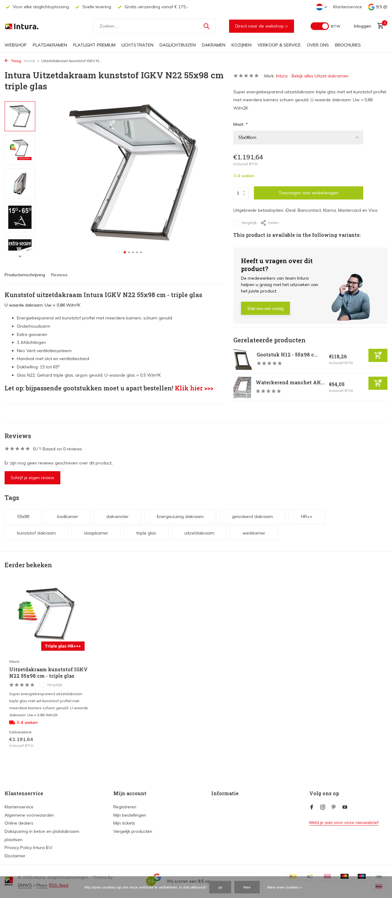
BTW (335, 26)
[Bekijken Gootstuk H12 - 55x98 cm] (242, 359)
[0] (379, 26)
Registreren (124, 807)
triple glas (146, 533)
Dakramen (213, 45)
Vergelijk (249, 223)
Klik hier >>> (194, 388)
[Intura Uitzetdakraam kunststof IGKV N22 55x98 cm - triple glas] (49, 619)
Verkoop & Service (279, 45)
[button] (125, 252)
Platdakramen (50, 45)
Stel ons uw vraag (265, 308)
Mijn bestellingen (129, 815)
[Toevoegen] (377, 355)
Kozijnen (241, 45)
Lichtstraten (137, 45)
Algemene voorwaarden (29, 815)
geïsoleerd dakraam (252, 516)
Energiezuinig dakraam (180, 516)
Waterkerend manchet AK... (290, 382)
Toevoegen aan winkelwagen (308, 193)
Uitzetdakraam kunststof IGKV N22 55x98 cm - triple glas (48, 672)
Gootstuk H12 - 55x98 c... (287, 355)
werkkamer (254, 533)
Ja (220, 887)
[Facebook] (311, 807)
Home (29, 60)
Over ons (318, 45)
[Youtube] (344, 807)
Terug (15, 60)
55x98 (23, 516)
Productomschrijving (25, 275)
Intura (282, 76)
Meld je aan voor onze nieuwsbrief (344, 822)
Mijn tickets (124, 823)
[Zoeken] (206, 26)
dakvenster (117, 516)
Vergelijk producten (132, 831)
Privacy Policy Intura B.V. (29, 847)
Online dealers (19, 823)
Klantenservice (347, 6)
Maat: (240, 124)
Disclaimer (15, 856)
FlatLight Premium (94, 45)
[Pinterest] (333, 807)
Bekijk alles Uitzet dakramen (320, 76)
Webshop (16, 45)
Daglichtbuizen (178, 45)
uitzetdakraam (199, 533)
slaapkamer (96, 533)
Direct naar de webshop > (261, 26)
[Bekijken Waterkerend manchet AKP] (242, 387)
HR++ (306, 516)
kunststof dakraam (36, 533)
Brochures (348, 45)
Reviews (59, 275)
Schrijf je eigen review (32, 477)
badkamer (67, 516)
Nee (247, 887)
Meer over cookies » (284, 887)
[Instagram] (322, 807)
